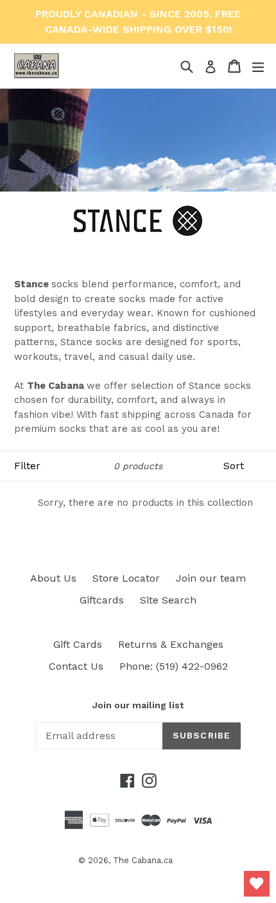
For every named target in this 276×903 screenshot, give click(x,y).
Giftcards (102, 600)
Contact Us (76, 666)
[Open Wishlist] (257, 884)
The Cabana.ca (143, 860)
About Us (53, 578)
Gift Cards (77, 644)
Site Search (168, 600)
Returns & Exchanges (170, 644)
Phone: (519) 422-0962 (173, 666)
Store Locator (126, 578)
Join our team (211, 578)
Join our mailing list (138, 705)
